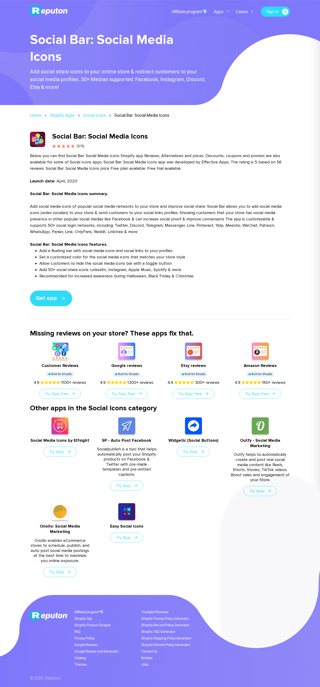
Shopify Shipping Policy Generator (166, 638)
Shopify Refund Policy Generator (165, 625)
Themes (80, 664)
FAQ (77, 632)
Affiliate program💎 (189, 11)
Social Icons (94, 115)
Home (35, 115)
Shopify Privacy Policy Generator (165, 618)
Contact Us (149, 651)
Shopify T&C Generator (158, 632)
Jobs (145, 664)
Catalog (80, 658)
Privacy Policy (84, 638)
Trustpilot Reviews (154, 612)
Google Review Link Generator (96, 651)
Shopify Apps (62, 115)
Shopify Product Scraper (92, 625)
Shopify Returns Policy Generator (165, 645)
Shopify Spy (83, 618)
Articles (147, 658)
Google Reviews (86, 645)
